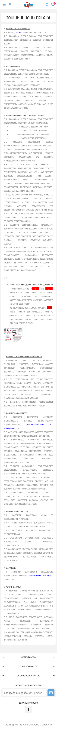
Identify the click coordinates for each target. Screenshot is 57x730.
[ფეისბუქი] (28, 709)
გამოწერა (51, 692)
